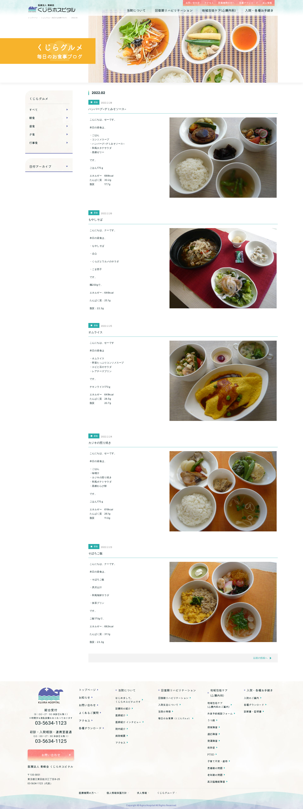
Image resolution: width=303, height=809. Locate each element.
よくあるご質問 (89, 713)
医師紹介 (120, 715)
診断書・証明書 (252, 711)
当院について (136, 10)
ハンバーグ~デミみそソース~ (107, 109)
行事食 (33, 143)
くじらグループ (166, 793)
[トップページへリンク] (50, 695)
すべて (33, 110)
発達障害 (212, 741)
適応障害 (212, 734)
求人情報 (267, 2)
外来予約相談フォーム (220, 713)
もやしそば (95, 219)
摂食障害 (212, 727)
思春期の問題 (215, 768)
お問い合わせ (193, 2)
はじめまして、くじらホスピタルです (128, 700)
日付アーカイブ (40, 166)
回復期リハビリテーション (174, 10)
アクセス (209, 2)
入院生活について (168, 705)
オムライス (95, 332)
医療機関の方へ (226, 2)
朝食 (32, 118)
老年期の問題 (215, 775)
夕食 (32, 134)
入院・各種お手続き (259, 10)
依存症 (211, 747)
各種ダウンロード (248, 2)
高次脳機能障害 (216, 781)
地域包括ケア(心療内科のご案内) (218, 705)
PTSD (210, 754)
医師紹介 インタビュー (128, 722)
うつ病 (211, 720)
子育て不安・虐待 (217, 761)
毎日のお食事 (174, 718)
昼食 (32, 126)
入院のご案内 (251, 698)
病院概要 (120, 736)
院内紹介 (120, 729)
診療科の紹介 (123, 708)
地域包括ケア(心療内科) (219, 10)
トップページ (87, 690)
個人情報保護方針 (117, 793)
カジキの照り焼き (99, 442)
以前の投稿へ (260, 658)
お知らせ (84, 697)
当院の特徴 (164, 711)
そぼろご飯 (95, 553)
